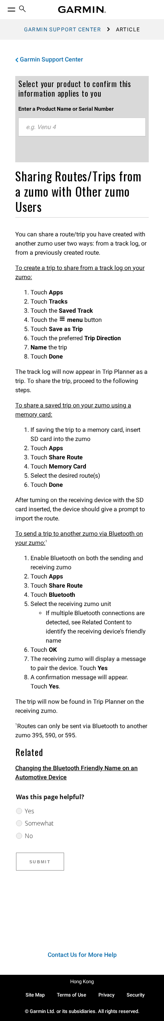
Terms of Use (71, 995)
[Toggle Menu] (4, 7)
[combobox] (82, 127)
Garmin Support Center (62, 29)
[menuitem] (22, 9)
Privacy (106, 995)
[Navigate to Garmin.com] (82, 9)
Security (136, 995)
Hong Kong (82, 981)
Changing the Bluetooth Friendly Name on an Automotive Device (76, 772)
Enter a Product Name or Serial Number (66, 109)
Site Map (35, 995)
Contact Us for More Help (82, 954)
